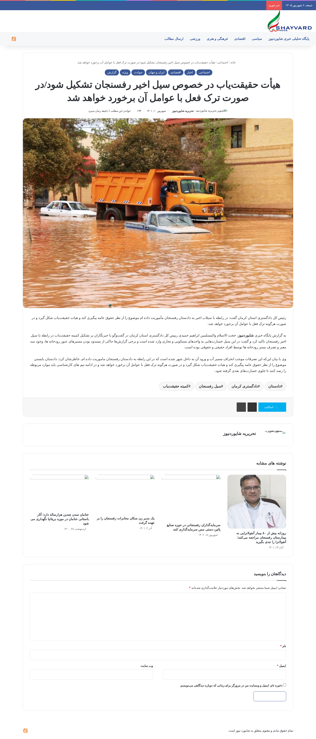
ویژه (125, 72)
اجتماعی (222, 62)
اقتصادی (239, 39)
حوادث (138, 72)
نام (283, 646)
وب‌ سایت (147, 665)
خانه (233, 62)
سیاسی (257, 39)
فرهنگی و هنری (217, 39)
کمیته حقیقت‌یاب (176, 386)
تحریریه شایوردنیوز (183, 110)
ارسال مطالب (173, 39)
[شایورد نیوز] (289, 21)
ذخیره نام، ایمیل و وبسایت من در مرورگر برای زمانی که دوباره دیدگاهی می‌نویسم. (231, 685)
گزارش (111, 72)
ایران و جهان (156, 72)
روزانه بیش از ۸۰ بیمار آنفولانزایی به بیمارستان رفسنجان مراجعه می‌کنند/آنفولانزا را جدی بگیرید (261, 537)
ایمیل (281, 665)
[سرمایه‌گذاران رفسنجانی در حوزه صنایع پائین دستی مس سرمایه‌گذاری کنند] (190, 498)
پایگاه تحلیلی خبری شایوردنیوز (289, 39)
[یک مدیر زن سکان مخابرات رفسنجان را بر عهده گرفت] (125, 494)
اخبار (190, 72)
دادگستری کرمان (245, 386)
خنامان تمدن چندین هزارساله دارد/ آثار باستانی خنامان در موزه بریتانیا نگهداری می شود (60, 519)
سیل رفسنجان (210, 386)
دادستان (274, 386)
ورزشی (195, 39)
